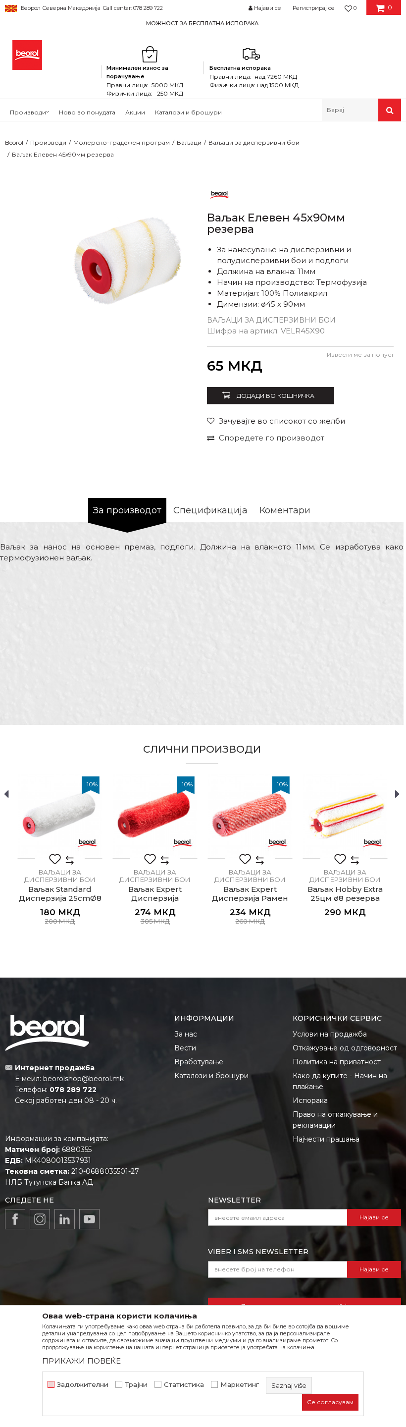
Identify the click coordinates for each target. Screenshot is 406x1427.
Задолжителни (82, 1384)
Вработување (198, 1061)
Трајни (136, 1384)
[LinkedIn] (64, 1219)
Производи (48, 142)
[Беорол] (219, 194)
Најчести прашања (326, 1139)
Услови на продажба (330, 1034)
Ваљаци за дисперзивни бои (254, 142)
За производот (127, 510)
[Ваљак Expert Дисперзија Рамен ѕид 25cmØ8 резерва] (250, 816)
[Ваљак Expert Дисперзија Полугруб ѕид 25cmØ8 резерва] (155, 816)
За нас (185, 1034)
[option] (203, 23)
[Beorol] (27, 55)
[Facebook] (15, 1219)
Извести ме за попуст (360, 354)
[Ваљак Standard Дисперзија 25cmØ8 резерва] (60, 816)
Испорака (310, 1100)
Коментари (284, 510)
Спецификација (210, 510)
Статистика (184, 1384)
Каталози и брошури (211, 1075)
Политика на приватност (337, 1061)
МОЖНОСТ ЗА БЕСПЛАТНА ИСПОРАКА (202, 23)
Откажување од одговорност (345, 1047)
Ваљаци (189, 142)
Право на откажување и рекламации (335, 1120)
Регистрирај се (314, 7)
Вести (185, 1047)
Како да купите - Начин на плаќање (340, 1081)
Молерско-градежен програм (121, 142)
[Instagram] (40, 1219)
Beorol (14, 142)
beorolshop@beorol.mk (83, 1078)
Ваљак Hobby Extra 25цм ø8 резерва (345, 894)
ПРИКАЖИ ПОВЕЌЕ (81, 1361)
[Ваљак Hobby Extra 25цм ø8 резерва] (345, 816)
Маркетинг (239, 1384)
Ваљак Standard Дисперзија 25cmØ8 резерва (60, 898)
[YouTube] (89, 1219)
